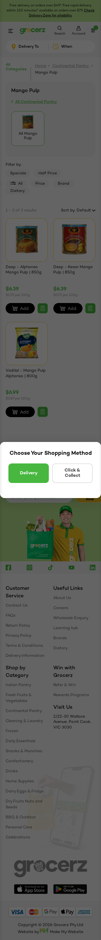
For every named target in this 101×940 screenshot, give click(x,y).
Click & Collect (72, 473)
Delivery (29, 473)
